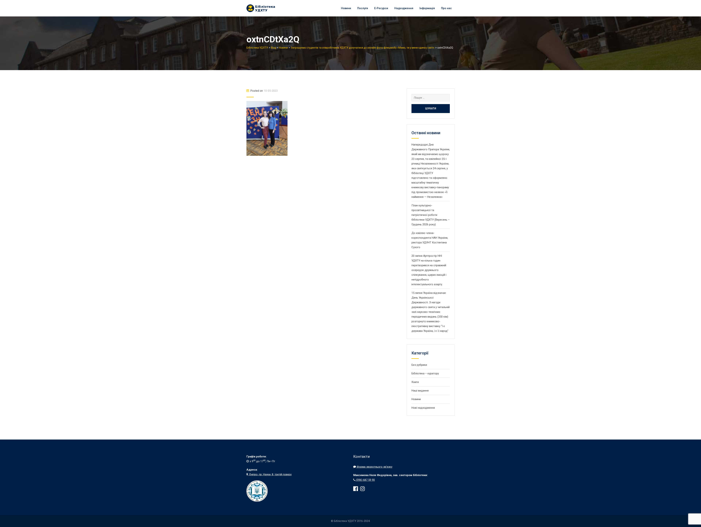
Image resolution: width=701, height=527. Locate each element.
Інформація (427, 8)
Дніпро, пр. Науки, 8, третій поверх (270, 474)
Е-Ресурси (381, 8)
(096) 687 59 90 (365, 480)
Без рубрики (419, 364)
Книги (415, 382)
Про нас (446, 8)
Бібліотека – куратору (425, 373)
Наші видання (420, 390)
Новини (346, 8)
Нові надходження (423, 407)
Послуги (362, 8)
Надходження (403, 8)
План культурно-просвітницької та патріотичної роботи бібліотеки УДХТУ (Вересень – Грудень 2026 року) (430, 215)
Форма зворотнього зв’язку (374, 466)
